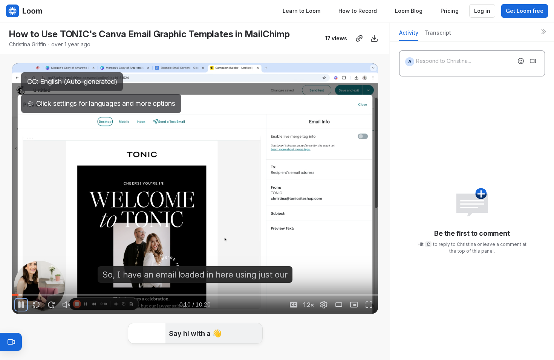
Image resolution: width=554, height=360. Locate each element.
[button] (195, 333)
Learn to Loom (301, 11)
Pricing (450, 11)
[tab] (408, 35)
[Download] (374, 38)
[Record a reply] (533, 61)
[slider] (195, 295)
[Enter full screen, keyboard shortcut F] (369, 305)
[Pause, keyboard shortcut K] (21, 305)
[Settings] (324, 305)
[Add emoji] (521, 61)
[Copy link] (359, 38)
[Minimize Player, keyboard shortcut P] (354, 305)
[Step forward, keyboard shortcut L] (51, 305)
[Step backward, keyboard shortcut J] (36, 305)
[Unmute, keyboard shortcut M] (66, 305)
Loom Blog (408, 11)
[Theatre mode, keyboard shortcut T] (339, 305)
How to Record (357, 11)
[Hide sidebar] (543, 31)
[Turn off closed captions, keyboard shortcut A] (294, 305)
